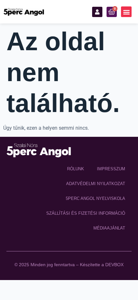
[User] (97, 12)
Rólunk (75, 168)
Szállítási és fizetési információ (85, 213)
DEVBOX (114, 264)
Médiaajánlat (109, 228)
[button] (126, 11)
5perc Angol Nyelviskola (95, 198)
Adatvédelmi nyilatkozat (95, 183)
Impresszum (111, 168)
